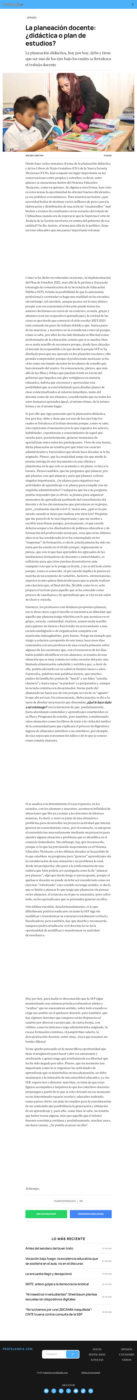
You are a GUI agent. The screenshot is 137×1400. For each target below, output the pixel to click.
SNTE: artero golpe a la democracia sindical (57, 1284)
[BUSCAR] (72, 1354)
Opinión (32, 17)
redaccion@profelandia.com (55, 1372)
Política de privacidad (90, 1372)
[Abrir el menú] (132, 4)
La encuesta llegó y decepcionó (48, 1274)
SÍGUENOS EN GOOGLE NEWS (91, 1214)
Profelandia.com (18, 1349)
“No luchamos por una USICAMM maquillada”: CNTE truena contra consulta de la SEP (58, 1311)
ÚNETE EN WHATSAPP (46, 1214)
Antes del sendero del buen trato (49, 1248)
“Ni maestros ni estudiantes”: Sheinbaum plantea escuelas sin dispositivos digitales (61, 1296)
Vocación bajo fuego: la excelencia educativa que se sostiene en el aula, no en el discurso (61, 1261)
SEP (81, 1201)
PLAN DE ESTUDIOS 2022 (65, 1201)
